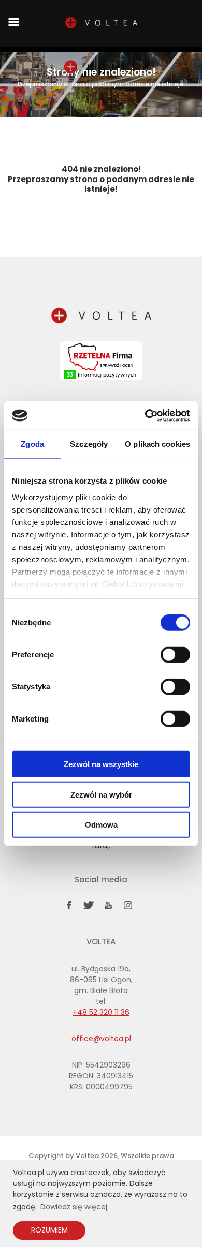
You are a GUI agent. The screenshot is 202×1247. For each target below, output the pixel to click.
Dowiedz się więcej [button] (73, 1206)
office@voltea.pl (101, 1038)
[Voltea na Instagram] (128, 907)
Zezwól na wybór (101, 794)
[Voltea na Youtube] (108, 907)
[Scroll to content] (101, 105)
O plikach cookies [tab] (157, 444)
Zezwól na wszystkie (101, 764)
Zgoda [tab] (32, 444)
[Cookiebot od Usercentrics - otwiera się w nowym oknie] (145, 415)
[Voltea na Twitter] (88, 907)
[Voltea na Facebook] (69, 907)
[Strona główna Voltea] (106, 68)
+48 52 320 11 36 (101, 1012)
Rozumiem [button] (49, 1230)
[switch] (175, 655)
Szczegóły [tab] (89, 444)
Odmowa (101, 824)
